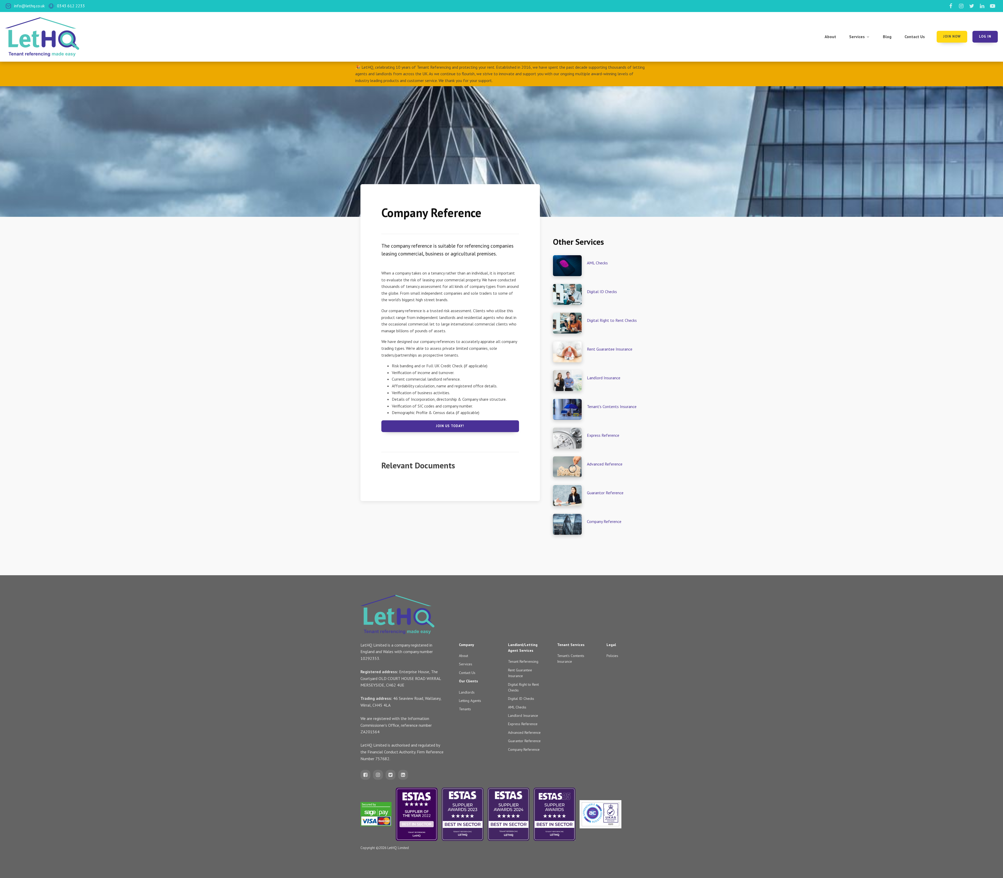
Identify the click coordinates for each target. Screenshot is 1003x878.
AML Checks (597, 262)
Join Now (952, 36)
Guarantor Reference (605, 492)
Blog (887, 36)
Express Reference (603, 435)
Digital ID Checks (602, 291)
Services (857, 36)
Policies (612, 655)
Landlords (467, 692)
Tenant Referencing (523, 661)
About (830, 36)
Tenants (465, 709)
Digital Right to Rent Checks (612, 320)
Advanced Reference (604, 464)
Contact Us (915, 36)
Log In (985, 36)
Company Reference (604, 521)
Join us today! (450, 426)
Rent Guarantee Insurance (609, 349)
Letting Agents (470, 700)
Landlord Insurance (603, 377)
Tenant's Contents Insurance (612, 406)
